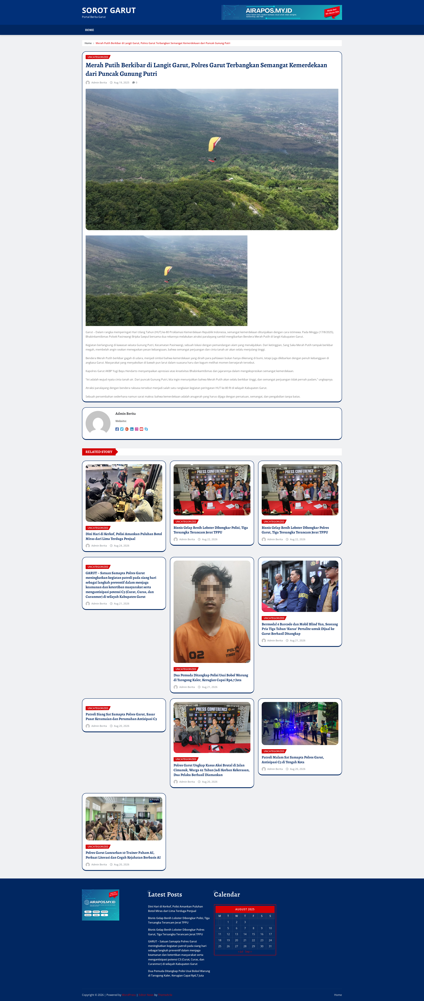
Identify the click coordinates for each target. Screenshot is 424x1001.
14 (244, 934)
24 (270, 940)
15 (253, 934)
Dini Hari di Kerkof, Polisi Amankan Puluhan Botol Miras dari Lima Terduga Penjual (124, 536)
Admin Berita (99, 82)
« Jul (240, 951)
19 (228, 940)
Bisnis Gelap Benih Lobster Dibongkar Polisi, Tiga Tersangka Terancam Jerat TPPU (211, 530)
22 (253, 940)
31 (270, 946)
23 (261, 940)
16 (261, 934)
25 (219, 946)
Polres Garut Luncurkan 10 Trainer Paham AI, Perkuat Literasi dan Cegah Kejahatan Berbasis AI (123, 855)
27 (236, 946)
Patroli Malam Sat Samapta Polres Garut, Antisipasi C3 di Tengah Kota (293, 760)
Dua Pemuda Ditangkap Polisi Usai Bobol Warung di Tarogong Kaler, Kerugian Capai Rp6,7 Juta (211, 677)
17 (270, 934)
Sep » (248, 951)
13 (236, 934)
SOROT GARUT (109, 10)
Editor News (146, 995)
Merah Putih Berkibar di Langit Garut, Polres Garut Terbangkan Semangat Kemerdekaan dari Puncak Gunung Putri (163, 43)
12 (228, 934)
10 (270, 928)
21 (244, 940)
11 (219, 934)
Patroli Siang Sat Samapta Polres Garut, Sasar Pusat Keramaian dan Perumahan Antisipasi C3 (121, 717)
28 (244, 946)
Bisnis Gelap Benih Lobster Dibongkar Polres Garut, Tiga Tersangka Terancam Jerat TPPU (295, 530)
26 (228, 946)
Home (89, 30)
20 (236, 940)
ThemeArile (165, 995)
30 (261, 946)
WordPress (129, 995)
